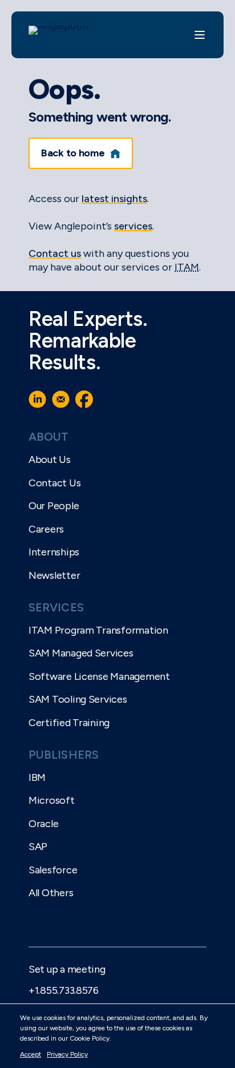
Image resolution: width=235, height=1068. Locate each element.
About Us (50, 459)
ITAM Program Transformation (98, 630)
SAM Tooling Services (78, 699)
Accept (30, 1054)
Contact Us (54, 483)
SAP (38, 846)
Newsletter (54, 575)
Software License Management (99, 676)
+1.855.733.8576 (64, 990)
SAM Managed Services (81, 653)
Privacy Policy (67, 1054)
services (133, 226)
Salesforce (53, 870)
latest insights (114, 198)
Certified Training (69, 722)
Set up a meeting (67, 969)
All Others (51, 892)
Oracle (43, 823)
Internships (54, 552)
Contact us (55, 253)
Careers (46, 529)
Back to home (72, 153)
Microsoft (52, 800)
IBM (37, 777)
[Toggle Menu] (199, 35)
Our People (54, 505)
